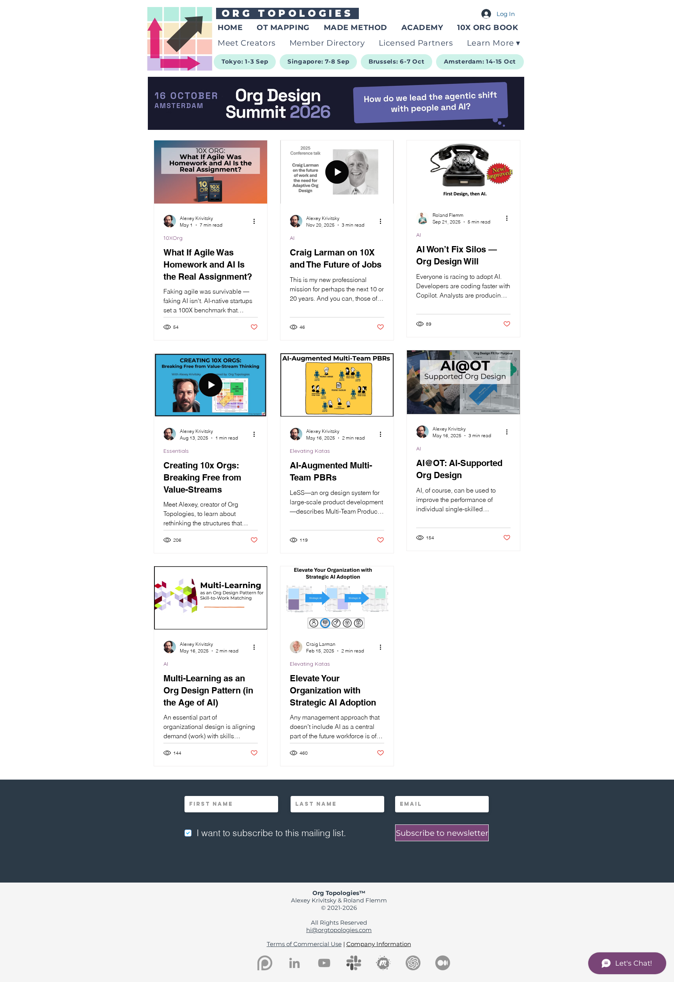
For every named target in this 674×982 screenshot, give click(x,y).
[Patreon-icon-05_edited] (264, 962)
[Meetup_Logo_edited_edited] (383, 962)
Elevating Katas (310, 451)
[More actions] (256, 221)
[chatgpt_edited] (413, 962)
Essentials (176, 451)
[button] (494, 43)
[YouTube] (324, 962)
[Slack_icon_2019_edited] (353, 962)
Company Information (378, 944)
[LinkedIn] (294, 962)
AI (292, 238)
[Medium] (442, 962)
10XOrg (173, 238)
